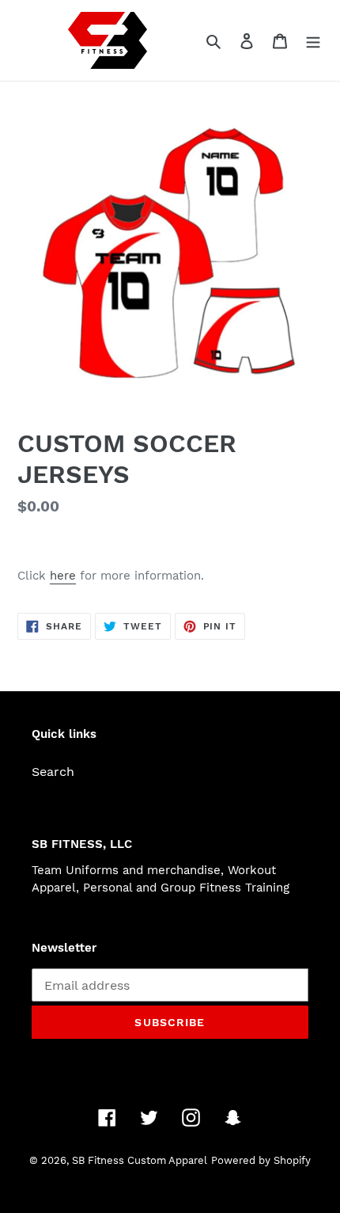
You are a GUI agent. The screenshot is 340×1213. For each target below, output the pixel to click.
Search (53, 771)
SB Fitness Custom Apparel (139, 1160)
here (63, 575)
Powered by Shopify (261, 1160)
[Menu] (313, 40)
